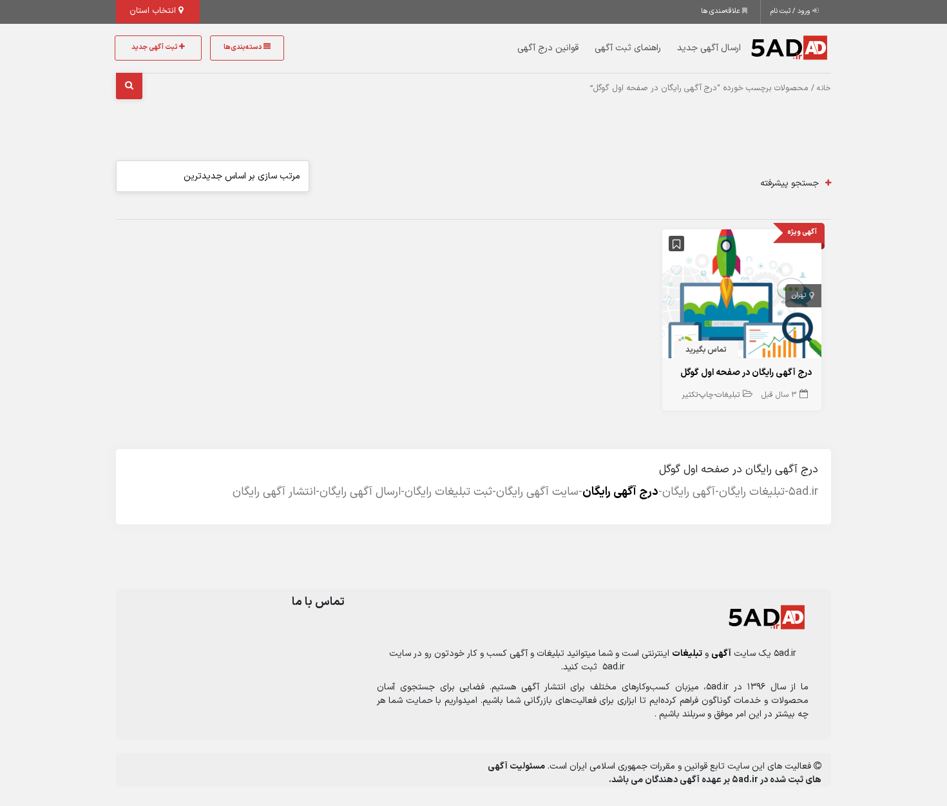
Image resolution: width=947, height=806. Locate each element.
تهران (799, 295)
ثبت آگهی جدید (155, 47)
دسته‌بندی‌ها (243, 47)
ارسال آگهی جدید (709, 48)
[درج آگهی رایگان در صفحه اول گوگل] (742, 296)
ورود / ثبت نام (791, 11)
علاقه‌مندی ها (721, 11)
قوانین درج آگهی (548, 48)
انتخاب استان (153, 11)
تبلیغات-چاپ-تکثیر (711, 395)
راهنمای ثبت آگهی (628, 48)
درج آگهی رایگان (620, 492)
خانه (824, 88)
